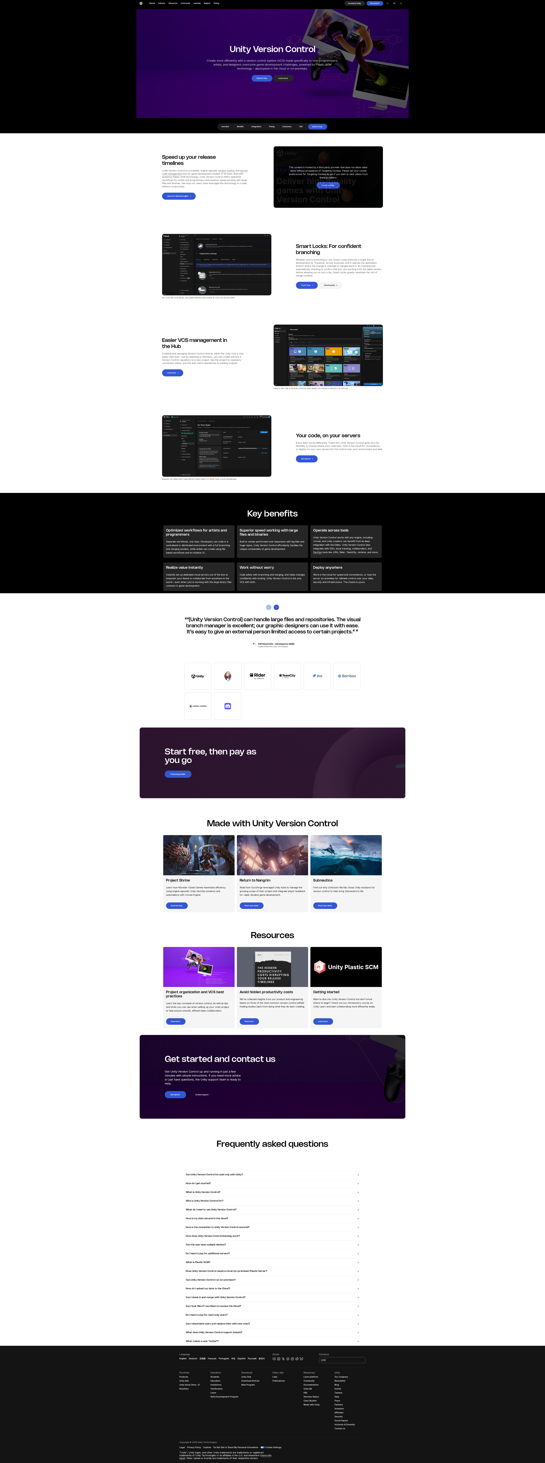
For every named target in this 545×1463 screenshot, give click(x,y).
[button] (355, 3)
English (183, 1358)
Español (242, 1358)
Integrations (256, 126)
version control (226, 170)
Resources (173, 3)
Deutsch (193, 1358)
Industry (161, 3)
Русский (252, 1358)
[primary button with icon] (268, 607)
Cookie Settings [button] (273, 1447)
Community (185, 3)
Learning (197, 3)
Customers (286, 126)
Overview (225, 126)
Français (212, 1358)
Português (224, 1358)
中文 (233, 1358)
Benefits (240, 126)
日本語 (203, 1358)
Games (152, 3)
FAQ (301, 126)
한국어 (262, 1358)
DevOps (317, 552)
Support (207, 3)
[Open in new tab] (198, 1385)
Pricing (216, 3)
